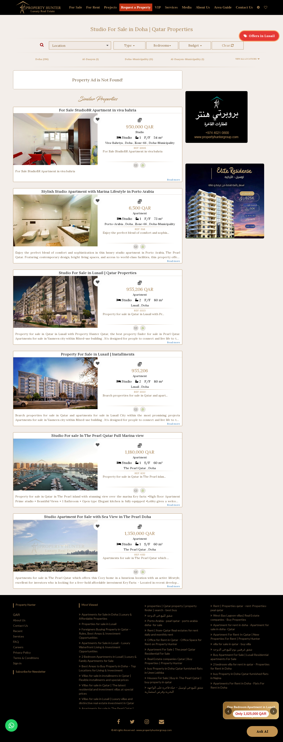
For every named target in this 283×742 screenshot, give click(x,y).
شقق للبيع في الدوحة (160, 615)
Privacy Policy (22, 652)
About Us (19, 620)
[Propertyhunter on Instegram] (147, 722)
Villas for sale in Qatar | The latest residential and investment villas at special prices (106, 689)
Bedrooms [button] (161, 45)
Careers (18, 647)
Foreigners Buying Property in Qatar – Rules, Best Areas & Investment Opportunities (105, 633)
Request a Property (136, 7)
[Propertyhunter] (162, 722)
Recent (18, 631)
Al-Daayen (90, 59)
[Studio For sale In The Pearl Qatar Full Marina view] (55, 464)
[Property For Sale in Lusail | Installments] (55, 383)
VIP (158, 7)
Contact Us (20, 625)
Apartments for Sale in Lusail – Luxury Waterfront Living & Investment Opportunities (104, 647)
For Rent (93, 7)
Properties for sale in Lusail (99, 624)
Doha (41, 59)
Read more (173, 179)
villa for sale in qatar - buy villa (232, 644)
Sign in (17, 663)
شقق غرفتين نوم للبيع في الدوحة (232, 649)
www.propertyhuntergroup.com (154, 730)
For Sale (75, 7)
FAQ (16, 641)
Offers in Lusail (261, 36)
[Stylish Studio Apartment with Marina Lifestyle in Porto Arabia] (55, 220)
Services (171, 7)
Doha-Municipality (139, 59)
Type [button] (128, 45)
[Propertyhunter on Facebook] (119, 722)
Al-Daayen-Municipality (187, 59)
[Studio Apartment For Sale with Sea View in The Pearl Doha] (55, 546)
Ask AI (262, 731)
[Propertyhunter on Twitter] (133, 722)
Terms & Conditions (26, 658)
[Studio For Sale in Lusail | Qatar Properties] (55, 302)
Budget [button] (194, 45)
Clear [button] (226, 45)
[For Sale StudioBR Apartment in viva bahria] (55, 139)
